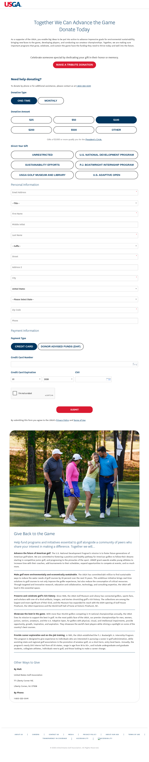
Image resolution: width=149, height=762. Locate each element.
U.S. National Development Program (107, 154)
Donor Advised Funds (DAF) (60, 346)
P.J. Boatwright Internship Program (107, 164)
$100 (116, 119)
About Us (19, 734)
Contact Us (54, 734)
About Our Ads (112, 734)
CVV (77, 372)
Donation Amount (20, 111)
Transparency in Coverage (55, 738)
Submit (74, 409)
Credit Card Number (22, 357)
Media (71, 734)
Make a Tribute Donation (74, 64)
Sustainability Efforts (42, 164)
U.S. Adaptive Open (106, 175)
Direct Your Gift (19, 146)
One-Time (24, 100)
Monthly (51, 100)
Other (116, 129)
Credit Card (24, 346)
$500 (74, 129)
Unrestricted (42, 154)
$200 (31, 129)
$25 (31, 119)
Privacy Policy (89, 734)
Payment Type (18, 338)
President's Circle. (93, 139)
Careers (35, 734)
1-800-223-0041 (83, 85)
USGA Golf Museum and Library (42, 175)
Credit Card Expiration (23, 372)
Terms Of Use (134, 734)
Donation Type (18, 92)
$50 (74, 119)
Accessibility (82, 738)
